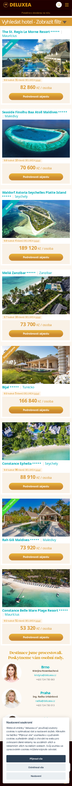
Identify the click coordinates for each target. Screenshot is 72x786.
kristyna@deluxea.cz (45, 675)
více (38, 80)
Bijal (10, 387)
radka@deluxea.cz (45, 700)
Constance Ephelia (22, 463)
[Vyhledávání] (59, 5)
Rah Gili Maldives (21, 540)
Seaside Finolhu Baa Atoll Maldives (35, 112)
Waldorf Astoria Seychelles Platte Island (34, 194)
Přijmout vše (36, 758)
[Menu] (66, 4)
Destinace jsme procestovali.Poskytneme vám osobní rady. (36, 655)
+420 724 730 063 (45, 679)
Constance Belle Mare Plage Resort (35, 610)
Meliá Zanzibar (19, 273)
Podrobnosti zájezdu (36, 96)
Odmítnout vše (36, 767)
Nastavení (36, 776)
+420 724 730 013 (45, 705)
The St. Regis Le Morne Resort (31, 31)
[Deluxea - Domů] (17, 4)
